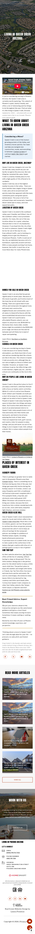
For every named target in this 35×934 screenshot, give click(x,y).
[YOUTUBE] (25, 899)
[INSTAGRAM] (15, 899)
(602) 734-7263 (11, 858)
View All (17, 780)
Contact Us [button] (18, 827)
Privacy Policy (25, 922)
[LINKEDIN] (20, 899)
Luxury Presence (17, 911)
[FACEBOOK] (10, 899)
